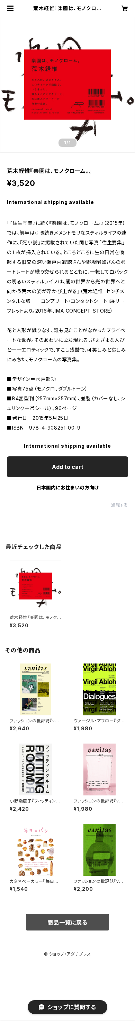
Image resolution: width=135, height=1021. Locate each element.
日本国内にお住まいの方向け (67, 487)
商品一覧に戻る (67, 922)
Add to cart (67, 466)
